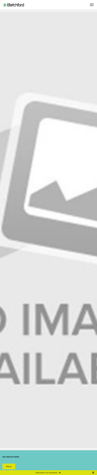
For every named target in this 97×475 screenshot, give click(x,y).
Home (8, 466)
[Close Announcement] (93, 472)
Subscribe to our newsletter (46, 473)
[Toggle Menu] (91, 4)
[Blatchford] (13, 5)
